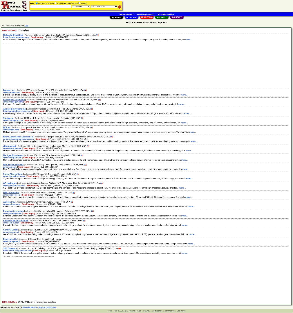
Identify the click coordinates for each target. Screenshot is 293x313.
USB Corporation (11, 192)
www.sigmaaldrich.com (14, 176)
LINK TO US (181, 311)
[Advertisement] (93, 65)
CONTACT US (170, 311)
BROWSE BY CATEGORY (10, 307)
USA (26, 26)
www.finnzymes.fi (11, 241)
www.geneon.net (11, 232)
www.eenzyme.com (12, 148)
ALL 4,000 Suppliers (166, 14)
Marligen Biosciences (13, 155)
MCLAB (6, 127)
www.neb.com (10, 167)
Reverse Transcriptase (47, 307)
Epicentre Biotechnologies (15, 220)
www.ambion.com (11, 204)
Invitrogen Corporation (14, 99)
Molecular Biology (29, 307)
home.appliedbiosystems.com (17, 111)
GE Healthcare (10, 183)
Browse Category (126, 14)
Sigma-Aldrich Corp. (13, 174)
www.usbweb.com (11, 195)
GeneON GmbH (10, 230)
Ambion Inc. (9, 202)
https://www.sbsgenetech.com (17, 251)
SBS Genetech (10, 248)
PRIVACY (146, 311)
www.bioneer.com (11, 92)
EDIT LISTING (157, 311)
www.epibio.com (11, 223)
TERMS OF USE (135, 311)
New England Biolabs (13, 165)
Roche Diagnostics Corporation (18, 137)
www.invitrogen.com (13, 102)
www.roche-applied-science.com (18, 139)
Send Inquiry (37, 37)
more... (188, 39)
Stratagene (8, 118)
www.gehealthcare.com (14, 185)
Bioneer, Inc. (9, 90)
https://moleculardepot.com (16, 37)
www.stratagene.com (13, 120)
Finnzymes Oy (10, 239)
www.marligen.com (12, 157)
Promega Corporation (13, 211)
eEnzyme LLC (9, 146)
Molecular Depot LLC (13, 35)
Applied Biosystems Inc (14, 109)
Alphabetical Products (145, 14)
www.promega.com (12, 213)
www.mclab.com (11, 130)
